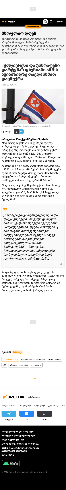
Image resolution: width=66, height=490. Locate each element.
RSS (22, 439)
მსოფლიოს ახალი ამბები (33, 359)
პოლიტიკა (36, 365)
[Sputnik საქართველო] (9, 23)
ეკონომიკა (53, 405)
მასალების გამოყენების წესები (18, 435)
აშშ (4, 365)
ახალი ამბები (54, 359)
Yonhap (17, 352)
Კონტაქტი (28, 431)
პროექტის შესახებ (11, 431)
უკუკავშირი (8, 455)
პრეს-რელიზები (10, 439)
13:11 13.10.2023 (9, 85)
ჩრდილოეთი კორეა (19, 365)
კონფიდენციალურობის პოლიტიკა (20, 444)
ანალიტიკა (25, 405)
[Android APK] (10, 463)
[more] (61, 264)
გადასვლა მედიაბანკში (40, 126)
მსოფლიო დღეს (10, 359)
